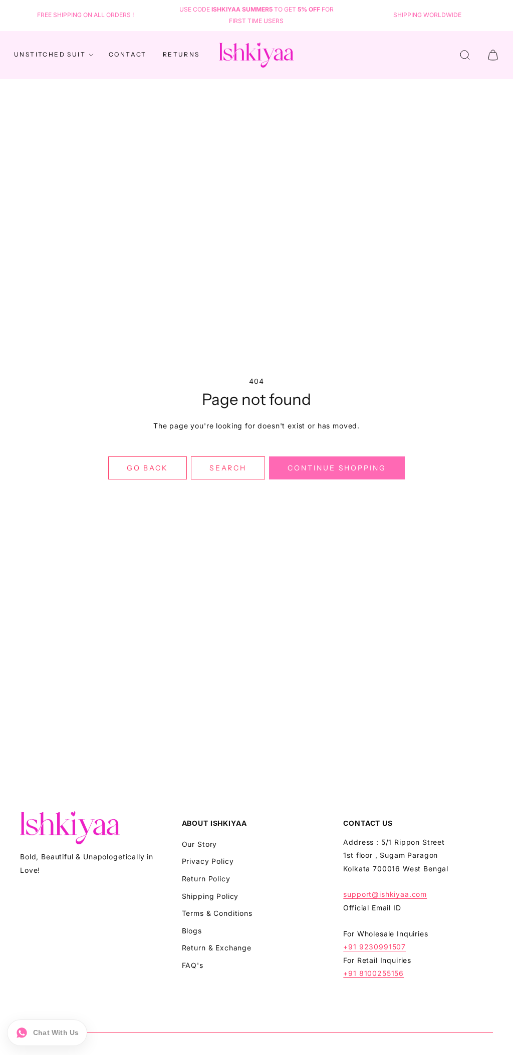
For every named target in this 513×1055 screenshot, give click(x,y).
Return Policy (206, 878)
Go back (147, 467)
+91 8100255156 (373, 973)
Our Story (199, 844)
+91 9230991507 (374, 946)
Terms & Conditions (217, 913)
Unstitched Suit (50, 54)
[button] (465, 55)
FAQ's (192, 965)
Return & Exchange (216, 947)
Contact (128, 54)
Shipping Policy (210, 896)
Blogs (192, 930)
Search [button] (227, 467)
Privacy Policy (208, 861)
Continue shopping (337, 467)
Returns (181, 54)
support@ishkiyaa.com (385, 894)
